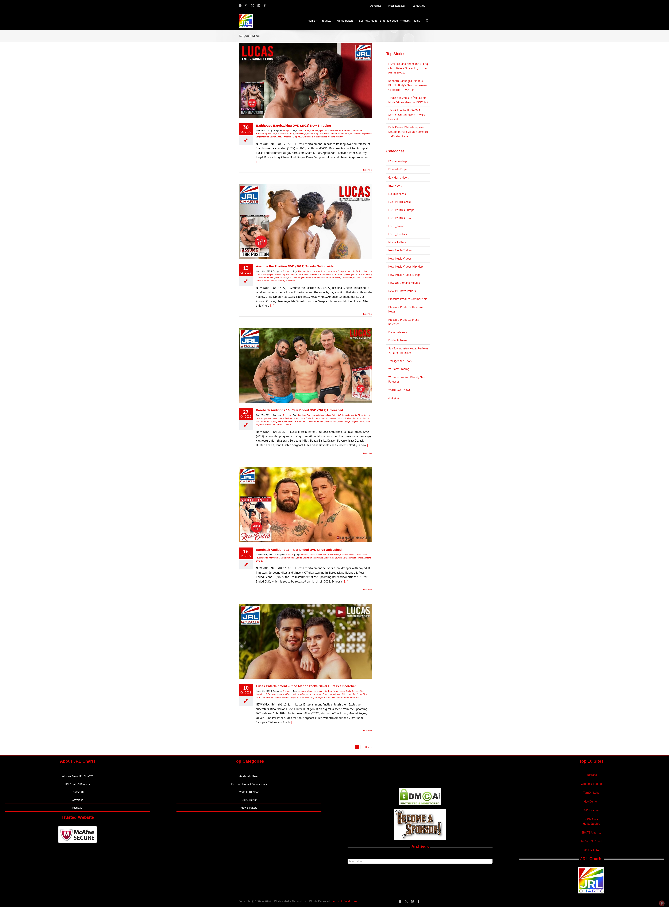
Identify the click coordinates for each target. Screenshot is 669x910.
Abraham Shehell (305, 271)
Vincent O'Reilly (283, 424)
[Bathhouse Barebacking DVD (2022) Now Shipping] (305, 80)
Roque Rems (367, 133)
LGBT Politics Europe (401, 210)
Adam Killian (303, 130)
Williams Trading (398, 369)
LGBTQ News (396, 226)
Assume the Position (354, 271)
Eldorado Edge (397, 169)
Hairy (292, 133)
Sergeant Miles (262, 136)
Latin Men (288, 421)
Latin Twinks (299, 421)
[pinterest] (246, 5)
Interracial (357, 418)
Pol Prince (357, 694)
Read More (367, 169)
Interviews (395, 185)
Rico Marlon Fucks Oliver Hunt (276, 697)
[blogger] (240, 5)
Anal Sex (314, 130)
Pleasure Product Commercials (407, 299)
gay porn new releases (274, 418)
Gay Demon (591, 801)
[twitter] (252, 5)
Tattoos (360, 557)
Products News (397, 340)
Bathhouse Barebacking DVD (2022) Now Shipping (293, 125)
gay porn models (274, 274)
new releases (343, 133)
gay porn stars (282, 133)
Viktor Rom (355, 697)
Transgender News (400, 361)
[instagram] (258, 5)
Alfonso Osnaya (337, 271)
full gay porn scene (315, 691)
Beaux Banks (348, 415)
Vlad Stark (290, 280)
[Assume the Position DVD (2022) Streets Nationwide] (305, 221)
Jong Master (278, 421)
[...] (258, 162)
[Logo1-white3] (246, 15)
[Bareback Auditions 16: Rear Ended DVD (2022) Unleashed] (305, 365)
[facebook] (264, 5)
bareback (348, 130)
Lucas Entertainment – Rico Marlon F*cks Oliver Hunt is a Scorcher (306, 686)
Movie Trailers (397, 242)
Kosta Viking (312, 133)
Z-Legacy (287, 130)
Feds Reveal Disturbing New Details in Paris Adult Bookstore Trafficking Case (408, 131)
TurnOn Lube (591, 793)
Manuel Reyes (322, 694)
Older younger (344, 421)
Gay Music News (398, 177)
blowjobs (271, 133)
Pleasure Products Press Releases (403, 322)
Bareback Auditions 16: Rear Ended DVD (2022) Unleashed (299, 410)
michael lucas (281, 277)
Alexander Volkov (322, 271)
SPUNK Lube (591, 850)
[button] (427, 20)
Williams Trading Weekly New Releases (407, 379)
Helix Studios (591, 824)
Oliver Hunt (355, 133)
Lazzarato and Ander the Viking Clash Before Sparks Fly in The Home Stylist (408, 68)
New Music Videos (400, 258)
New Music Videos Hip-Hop (405, 266)
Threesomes (288, 136)
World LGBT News (399, 390)
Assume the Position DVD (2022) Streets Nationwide (294, 266)
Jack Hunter (261, 421)
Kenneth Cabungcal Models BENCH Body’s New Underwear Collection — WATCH (407, 85)
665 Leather (591, 810)
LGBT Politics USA (399, 218)
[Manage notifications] (661, 903)
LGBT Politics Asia (399, 202)
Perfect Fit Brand (591, 841)
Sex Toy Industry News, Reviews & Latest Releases (408, 350)
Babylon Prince (336, 130)
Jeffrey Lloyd (300, 133)
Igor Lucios (355, 274)
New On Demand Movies (404, 283)
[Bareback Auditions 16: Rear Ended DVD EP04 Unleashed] (305, 504)
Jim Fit (269, 421)
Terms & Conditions (344, 901)
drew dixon (261, 274)
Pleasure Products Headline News (405, 309)
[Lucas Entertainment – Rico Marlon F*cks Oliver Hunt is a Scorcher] (305, 641)
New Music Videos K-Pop (404, 275)
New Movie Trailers (400, 250)
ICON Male (591, 819)
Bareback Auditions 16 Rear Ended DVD (324, 415)
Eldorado (591, 775)
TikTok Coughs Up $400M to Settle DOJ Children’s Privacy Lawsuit (406, 114)
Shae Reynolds (318, 277)
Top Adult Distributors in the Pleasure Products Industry (318, 136)
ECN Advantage (397, 161)
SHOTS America (591, 832)
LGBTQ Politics (397, 234)
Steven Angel (276, 136)
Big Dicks (359, 415)
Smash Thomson (333, 277)
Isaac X (366, 418)
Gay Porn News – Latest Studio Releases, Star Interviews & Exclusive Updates (316, 274)
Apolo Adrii (324, 130)
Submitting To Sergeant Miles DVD (320, 697)
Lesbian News (397, 194)
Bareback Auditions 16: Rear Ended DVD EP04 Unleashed (299, 550)
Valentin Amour (342, 697)
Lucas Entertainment (328, 133)
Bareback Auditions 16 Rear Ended (324, 554)
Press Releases (397, 332)
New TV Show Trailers (402, 291)
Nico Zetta (292, 277)
